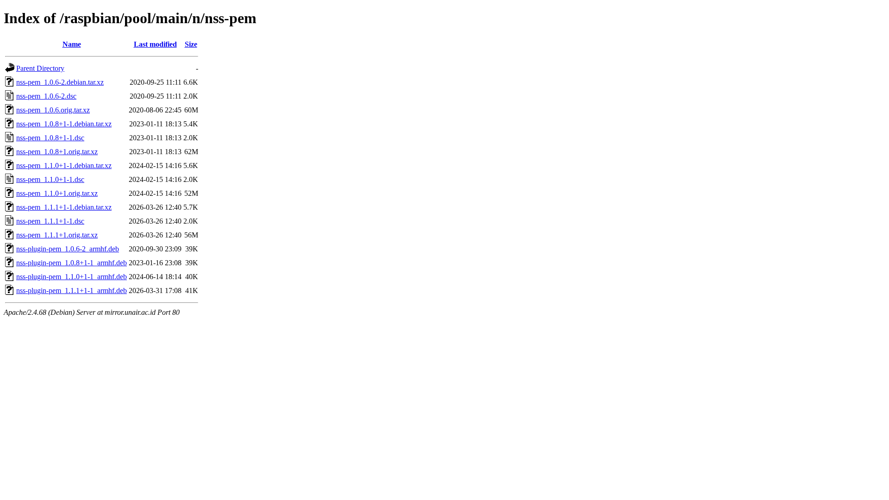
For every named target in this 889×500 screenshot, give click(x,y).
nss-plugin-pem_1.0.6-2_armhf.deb (67, 249)
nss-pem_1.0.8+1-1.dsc (50, 138)
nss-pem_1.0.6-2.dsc (46, 96)
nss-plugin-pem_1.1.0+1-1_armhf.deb (71, 277)
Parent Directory (40, 68)
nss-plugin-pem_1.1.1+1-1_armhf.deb (71, 290)
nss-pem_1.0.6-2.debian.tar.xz (60, 82)
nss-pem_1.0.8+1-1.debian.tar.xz (64, 124)
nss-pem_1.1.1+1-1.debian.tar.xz (64, 207)
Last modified (155, 44)
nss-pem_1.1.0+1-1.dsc (50, 179)
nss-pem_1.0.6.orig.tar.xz (53, 110)
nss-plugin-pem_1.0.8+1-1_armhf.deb (71, 263)
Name (72, 44)
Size (191, 44)
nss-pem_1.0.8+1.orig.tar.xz (57, 152)
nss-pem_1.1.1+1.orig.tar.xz (57, 235)
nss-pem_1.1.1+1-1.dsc (50, 221)
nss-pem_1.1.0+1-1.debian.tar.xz (64, 165)
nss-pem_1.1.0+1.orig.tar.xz (57, 193)
